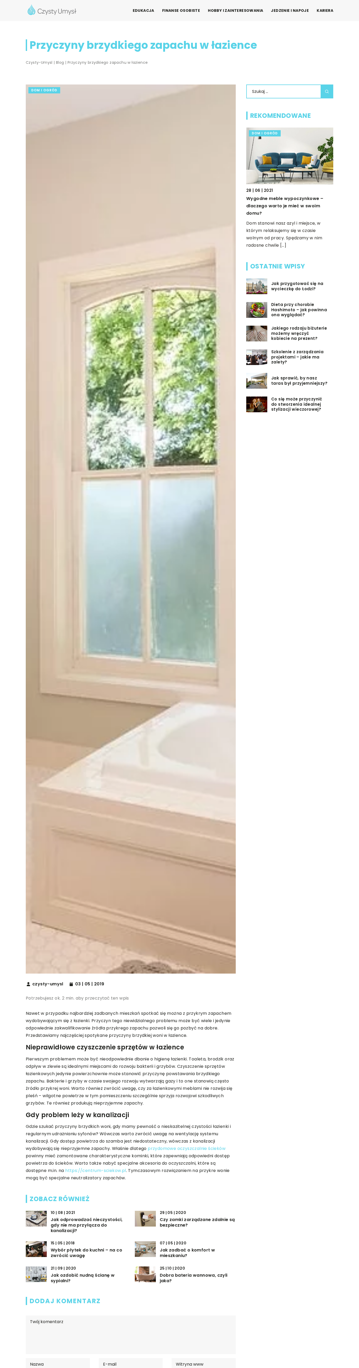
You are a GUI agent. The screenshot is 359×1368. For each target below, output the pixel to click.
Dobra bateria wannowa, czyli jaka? (194, 1278)
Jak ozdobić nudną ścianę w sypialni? (83, 1278)
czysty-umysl (47, 984)
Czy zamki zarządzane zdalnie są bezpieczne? (197, 1222)
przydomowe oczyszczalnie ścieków (186, 1148)
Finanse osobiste (181, 10)
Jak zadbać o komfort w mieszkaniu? (187, 1253)
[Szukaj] (327, 91)
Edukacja (143, 10)
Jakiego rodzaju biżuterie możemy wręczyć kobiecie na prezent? (299, 333)
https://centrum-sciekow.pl (95, 1171)
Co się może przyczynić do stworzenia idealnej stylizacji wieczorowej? (296, 404)
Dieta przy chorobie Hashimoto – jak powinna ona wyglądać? (299, 310)
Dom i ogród (44, 90)
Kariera (325, 10)
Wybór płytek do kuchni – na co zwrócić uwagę (86, 1253)
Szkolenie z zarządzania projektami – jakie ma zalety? (297, 357)
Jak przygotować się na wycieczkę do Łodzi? (297, 286)
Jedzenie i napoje (290, 10)
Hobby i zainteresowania (235, 10)
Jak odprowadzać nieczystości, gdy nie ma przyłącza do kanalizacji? (87, 1225)
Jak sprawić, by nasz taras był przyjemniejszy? (299, 381)
